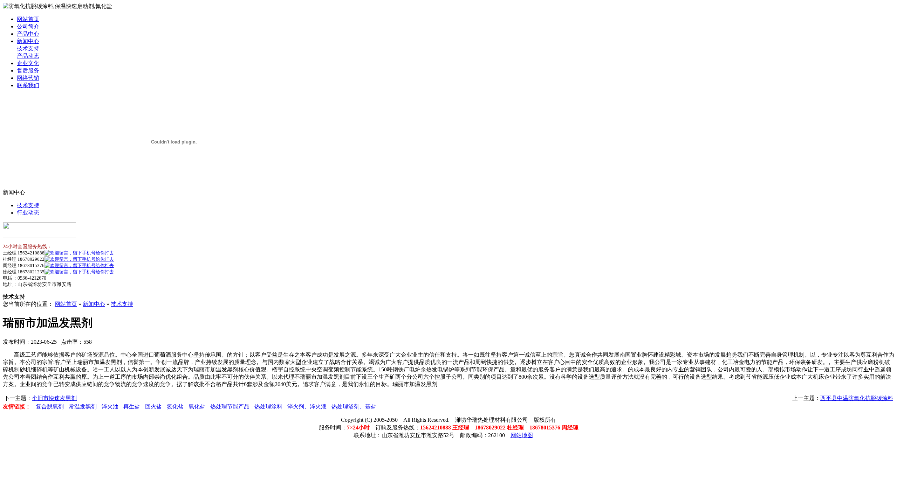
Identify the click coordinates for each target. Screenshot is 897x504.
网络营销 (28, 78)
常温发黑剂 (83, 407)
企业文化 (28, 63)
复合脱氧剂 (50, 407)
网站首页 (28, 19)
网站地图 (522, 435)
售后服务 (28, 71)
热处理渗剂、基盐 (353, 407)
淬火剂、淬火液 (307, 407)
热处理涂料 (268, 407)
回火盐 (153, 407)
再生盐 (131, 407)
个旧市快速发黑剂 (54, 398)
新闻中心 (28, 41)
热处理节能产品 (229, 407)
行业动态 (28, 213)
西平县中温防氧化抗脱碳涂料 (856, 398)
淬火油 (110, 407)
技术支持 (28, 48)
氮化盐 (175, 407)
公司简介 (28, 26)
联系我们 (28, 85)
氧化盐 (197, 407)
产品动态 (28, 56)
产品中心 (28, 34)
